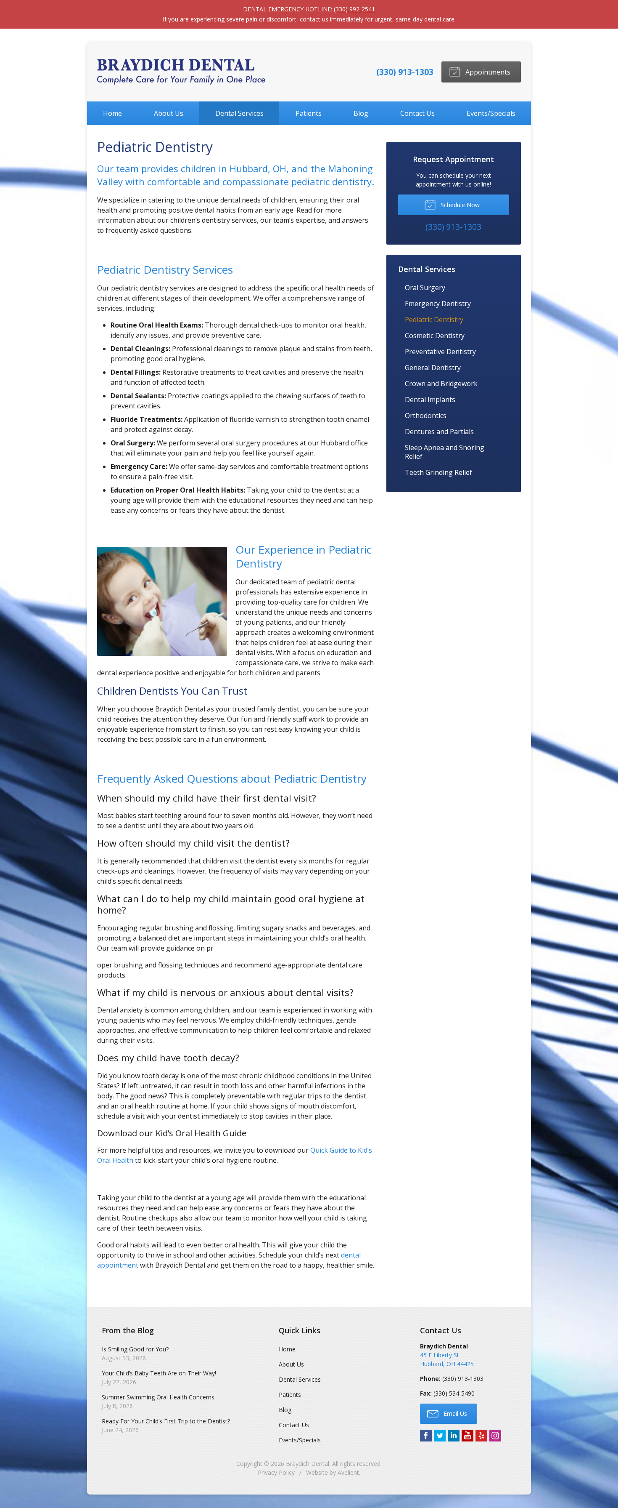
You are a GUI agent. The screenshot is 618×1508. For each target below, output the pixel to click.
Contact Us (417, 113)
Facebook (426, 1435)
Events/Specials (491, 113)
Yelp (481, 1435)
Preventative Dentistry (440, 351)
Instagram (495, 1435)
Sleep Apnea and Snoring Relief (444, 452)
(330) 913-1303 (404, 71)
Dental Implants (430, 399)
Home (112, 113)
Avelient (348, 1472)
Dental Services (239, 113)
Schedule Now (459, 205)
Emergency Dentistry (438, 303)
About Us (168, 113)
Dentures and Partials (439, 431)
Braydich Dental (307, 1464)
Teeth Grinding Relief (438, 472)
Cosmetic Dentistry (435, 335)
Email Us (454, 1413)
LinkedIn (454, 1435)
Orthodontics (425, 415)
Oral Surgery (425, 287)
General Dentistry (433, 367)
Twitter (440, 1435)
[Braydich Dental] (181, 71)
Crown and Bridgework (441, 383)
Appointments (487, 72)
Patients (309, 113)
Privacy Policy (276, 1472)
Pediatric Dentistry (434, 319)
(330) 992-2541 (354, 9)
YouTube (467, 1435)
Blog (361, 113)
